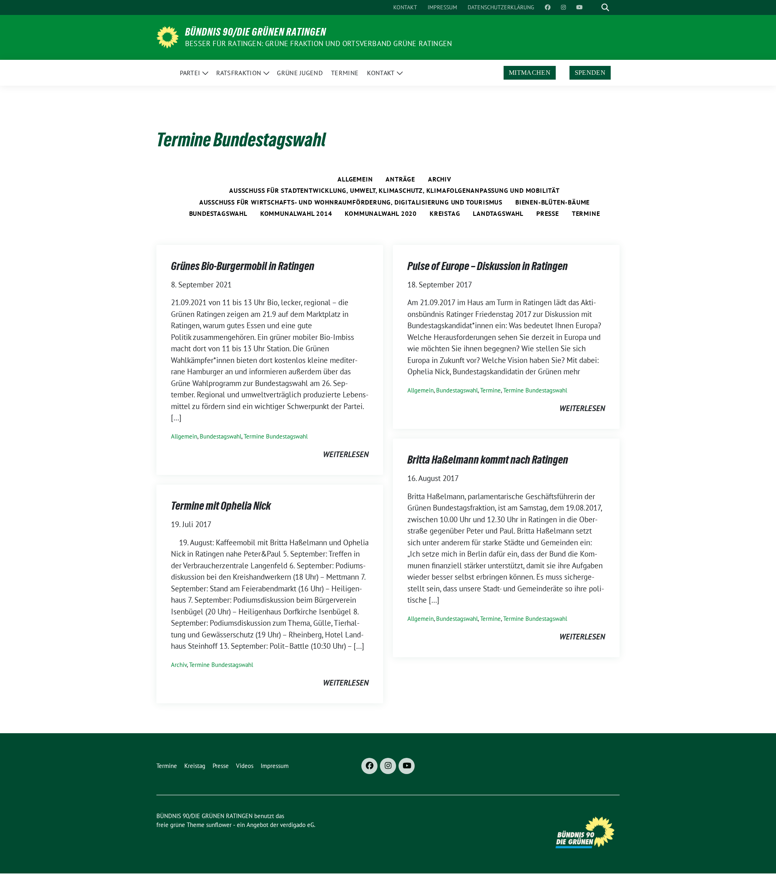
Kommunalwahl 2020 (381, 213)
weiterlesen (346, 454)
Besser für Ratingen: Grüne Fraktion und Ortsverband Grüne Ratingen (318, 43)
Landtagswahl (498, 213)
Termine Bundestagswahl (276, 436)
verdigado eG (297, 825)
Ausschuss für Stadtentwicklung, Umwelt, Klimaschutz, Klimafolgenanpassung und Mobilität (394, 190)
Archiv (439, 179)
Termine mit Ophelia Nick (221, 505)
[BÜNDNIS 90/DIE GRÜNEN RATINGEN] (167, 36)
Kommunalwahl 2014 (296, 213)
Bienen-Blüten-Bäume (552, 202)
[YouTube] (407, 766)
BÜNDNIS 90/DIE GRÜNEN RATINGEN (255, 32)
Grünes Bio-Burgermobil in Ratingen (242, 265)
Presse (547, 213)
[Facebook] (369, 766)
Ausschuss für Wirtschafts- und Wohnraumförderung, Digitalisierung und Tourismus (350, 202)
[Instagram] (388, 766)
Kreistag (445, 213)
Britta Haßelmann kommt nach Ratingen (487, 459)
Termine (586, 213)
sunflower (219, 825)
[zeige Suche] (605, 7)
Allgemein (355, 179)
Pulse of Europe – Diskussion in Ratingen (487, 265)
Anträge (400, 179)
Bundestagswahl (218, 213)
